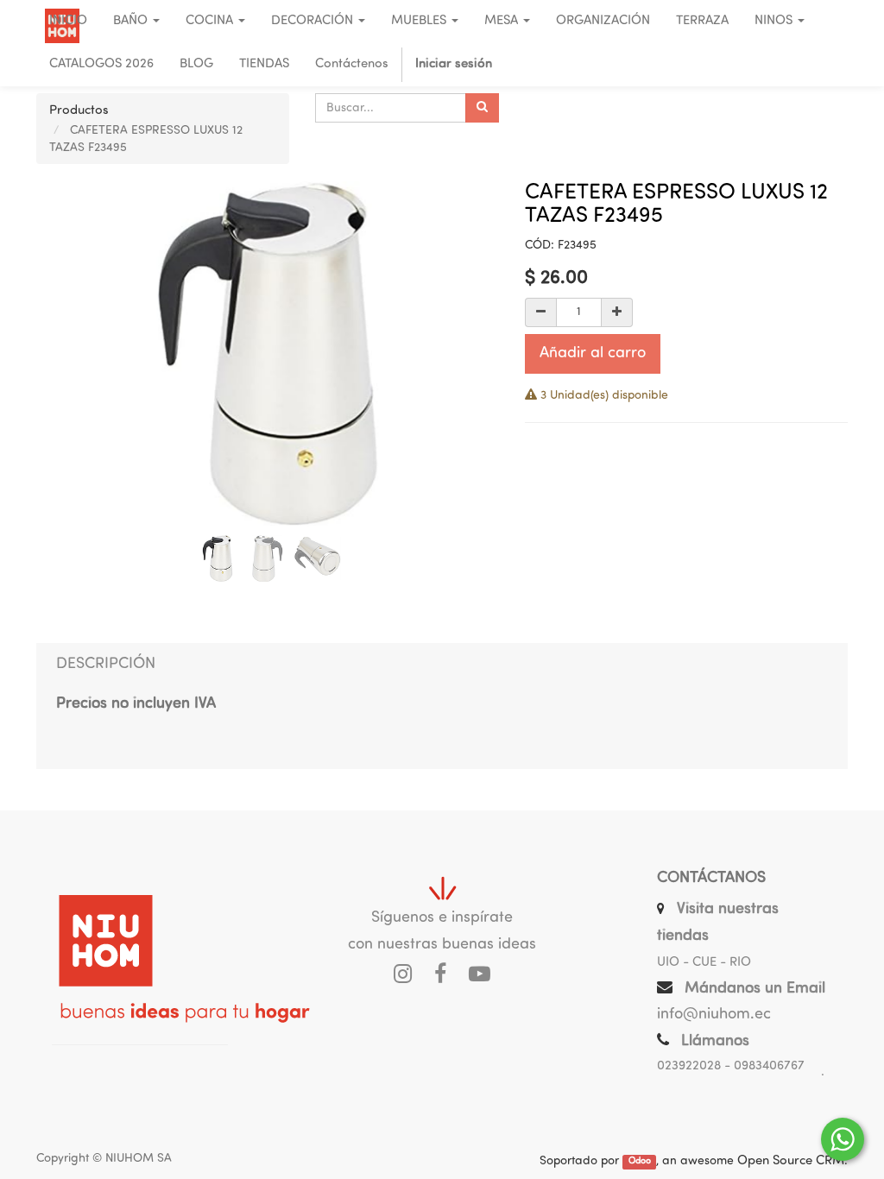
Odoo (639, 1162)
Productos (79, 110)
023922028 (689, 1066)
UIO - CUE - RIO (704, 962)
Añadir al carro (593, 354)
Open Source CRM (790, 1161)
